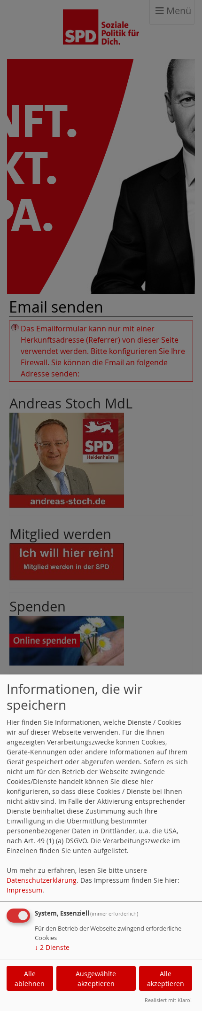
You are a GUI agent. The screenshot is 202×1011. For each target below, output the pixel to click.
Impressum (24, 890)
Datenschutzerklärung (42, 880)
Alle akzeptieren (165, 978)
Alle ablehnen (30, 978)
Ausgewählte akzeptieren (96, 978)
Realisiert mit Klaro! (168, 999)
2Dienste (52, 947)
